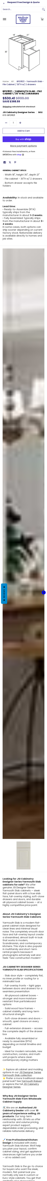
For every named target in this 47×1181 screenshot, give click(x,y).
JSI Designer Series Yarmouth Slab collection (22, 1074)
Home (6, 81)
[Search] (43, 9)
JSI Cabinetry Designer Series (19, 112)
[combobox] (21, 9)
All (12, 81)
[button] (42, 19)
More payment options (23, 145)
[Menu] (4, 19)
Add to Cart (23, 130)
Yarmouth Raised (32, 1081)
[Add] (20, 122)
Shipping (7, 106)
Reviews (4, 593)
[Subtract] (6, 122)
